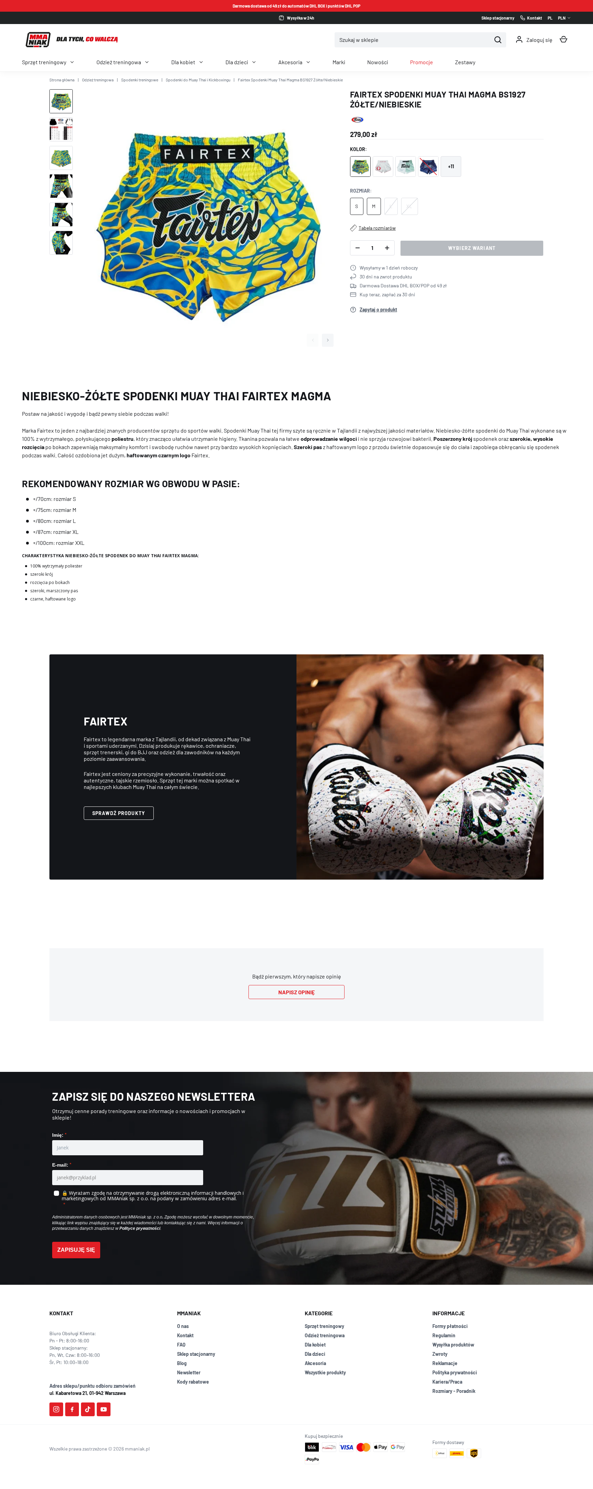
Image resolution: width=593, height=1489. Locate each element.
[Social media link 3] (88, 1409)
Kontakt (185, 1335)
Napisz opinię (296, 992)
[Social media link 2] (72, 1409)
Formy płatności (450, 1326)
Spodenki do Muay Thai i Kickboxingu (198, 79)
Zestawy (465, 62)
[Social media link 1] (56, 1409)
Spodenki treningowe (139, 79)
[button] (563, 39)
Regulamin (443, 1335)
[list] (207, 220)
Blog (182, 1363)
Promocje (421, 62)
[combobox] (413, 39)
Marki (339, 62)
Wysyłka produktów (453, 1345)
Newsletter (188, 1372)
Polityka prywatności (454, 1372)
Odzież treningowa (118, 62)
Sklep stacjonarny (196, 1354)
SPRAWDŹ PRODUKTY (118, 813)
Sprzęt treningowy (44, 62)
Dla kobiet (183, 62)
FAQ (181, 1345)
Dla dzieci (236, 62)
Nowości (377, 62)
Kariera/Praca (447, 1382)
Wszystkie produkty (325, 1372)
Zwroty (439, 1354)
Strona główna (61, 79)
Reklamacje (444, 1363)
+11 (451, 166)
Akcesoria (290, 62)
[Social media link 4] (104, 1409)
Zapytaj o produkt (378, 309)
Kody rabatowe (193, 1382)
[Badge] (357, 119)
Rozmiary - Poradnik (453, 1391)
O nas (183, 1326)
